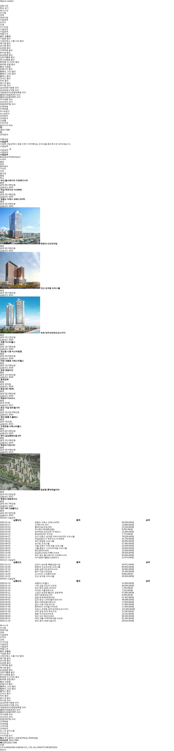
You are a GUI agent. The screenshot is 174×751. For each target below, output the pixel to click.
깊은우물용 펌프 (7, 57)
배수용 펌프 (5, 43)
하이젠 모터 (5, 85)
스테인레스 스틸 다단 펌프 (12, 41)
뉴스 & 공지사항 (7, 731)
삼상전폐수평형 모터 (9, 88)
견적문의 (4, 118)
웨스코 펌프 (5, 83)
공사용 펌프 (5, 45)
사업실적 (4, 31)
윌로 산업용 (5, 67)
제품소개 (4, 649)
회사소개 (4, 625)
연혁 (2, 15)
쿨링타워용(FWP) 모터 (10, 97)
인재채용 (4, 109)
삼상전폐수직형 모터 (9, 90)
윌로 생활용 (5, 36)
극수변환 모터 (6, 99)
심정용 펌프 (5, 48)
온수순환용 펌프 (7, 60)
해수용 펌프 (5, 53)
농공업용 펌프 (6, 55)
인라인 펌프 (5, 78)
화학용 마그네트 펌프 (9, 62)
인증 (2, 24)
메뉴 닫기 (4, 8)
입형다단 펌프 (6, 69)
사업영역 (4, 20)
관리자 (3, 750)
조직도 (3, 22)
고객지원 (4, 726)
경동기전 (4, 6)
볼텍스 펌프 (5, 76)
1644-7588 (5, 130)
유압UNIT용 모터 (8, 104)
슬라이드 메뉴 (6, 125)
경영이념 (4, 17)
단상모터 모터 (6, 102)
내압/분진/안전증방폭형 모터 (13, 92)
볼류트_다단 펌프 (8, 71)
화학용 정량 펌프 (7, 64)
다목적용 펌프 (6, 50)
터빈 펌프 (4, 81)
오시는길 (4, 27)
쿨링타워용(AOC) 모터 (10, 95)
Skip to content (6, 1)
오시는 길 (4, 733)
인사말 (3, 13)
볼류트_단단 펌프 (8, 74)
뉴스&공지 (5, 113)
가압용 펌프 (5, 38)
